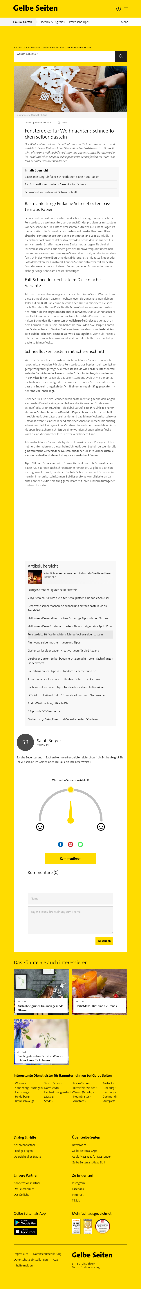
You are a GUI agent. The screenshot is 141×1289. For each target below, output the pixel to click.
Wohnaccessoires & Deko (79, 47)
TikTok (76, 1200)
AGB (55, 1260)
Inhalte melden (23, 1265)
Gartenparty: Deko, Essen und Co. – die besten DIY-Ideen (63, 719)
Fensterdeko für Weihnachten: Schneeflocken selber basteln (65, 634)
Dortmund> (110, 1096)
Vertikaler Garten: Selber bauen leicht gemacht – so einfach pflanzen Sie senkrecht (70, 661)
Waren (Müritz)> (83, 1092)
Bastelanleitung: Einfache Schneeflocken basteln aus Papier (62, 177)
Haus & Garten (33, 47)
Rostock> (108, 1083)
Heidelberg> (22, 1096)
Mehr (122, 23)
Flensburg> (22, 1092)
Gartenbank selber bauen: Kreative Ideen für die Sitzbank (63, 650)
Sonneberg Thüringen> (29, 1088)
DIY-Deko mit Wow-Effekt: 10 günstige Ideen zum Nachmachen (67, 695)
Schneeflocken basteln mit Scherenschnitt (51, 192)
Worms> (20, 1083)
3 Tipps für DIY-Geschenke (44, 711)
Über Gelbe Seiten (86, 1137)
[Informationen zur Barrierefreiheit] (118, 8)
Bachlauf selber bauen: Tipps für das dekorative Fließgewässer (67, 687)
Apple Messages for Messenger (91, 1157)
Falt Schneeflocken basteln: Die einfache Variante (55, 184)
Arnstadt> (79, 1101)
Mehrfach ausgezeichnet (91, 1213)
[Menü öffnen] (125, 8)
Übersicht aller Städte (27, 1157)
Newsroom (79, 1145)
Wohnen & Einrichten (53, 47)
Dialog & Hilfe (25, 1137)
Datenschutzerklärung (47, 1254)
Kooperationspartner (27, 1183)
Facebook (78, 1189)
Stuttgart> (109, 1101)
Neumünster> (82, 1096)
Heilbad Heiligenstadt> (58, 1092)
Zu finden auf (82, 1175)
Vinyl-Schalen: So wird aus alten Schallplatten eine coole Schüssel (68, 598)
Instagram (78, 1183)
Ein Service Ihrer (86, 1265)
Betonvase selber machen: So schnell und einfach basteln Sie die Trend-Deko (68, 608)
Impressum (21, 1254)
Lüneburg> (109, 1088)
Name (34, 898)
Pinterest (78, 1195)
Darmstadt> (52, 1088)
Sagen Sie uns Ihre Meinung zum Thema (56, 912)
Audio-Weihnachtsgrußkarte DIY (48, 703)
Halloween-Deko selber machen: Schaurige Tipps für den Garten (68, 618)
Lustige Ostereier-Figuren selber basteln (52, 590)
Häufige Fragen (23, 1151)
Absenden (104, 941)
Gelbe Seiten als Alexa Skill (88, 1162)
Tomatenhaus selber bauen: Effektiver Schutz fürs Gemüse (64, 679)
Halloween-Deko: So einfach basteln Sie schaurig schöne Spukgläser (70, 626)
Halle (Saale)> (81, 1083)
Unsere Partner (26, 1175)
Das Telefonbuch (24, 1189)
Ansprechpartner (24, 1145)
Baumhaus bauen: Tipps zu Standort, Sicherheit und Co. (62, 671)
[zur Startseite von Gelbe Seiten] (98, 1255)
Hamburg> (109, 1092)
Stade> (48, 1101)
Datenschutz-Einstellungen (31, 1260)
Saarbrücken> (53, 1083)
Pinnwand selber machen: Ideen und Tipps (54, 642)
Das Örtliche (21, 1195)
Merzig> (49, 1096)
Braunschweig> (25, 1101)
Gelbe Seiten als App (84, 1151)
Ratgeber (18, 47)
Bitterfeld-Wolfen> (85, 1088)
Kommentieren (70, 858)
